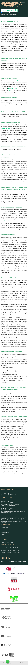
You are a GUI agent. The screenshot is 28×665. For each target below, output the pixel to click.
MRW (11, 90)
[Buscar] (16, 10)
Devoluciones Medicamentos (8, 537)
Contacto (14, 2)
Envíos (3, 534)
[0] (1, 14)
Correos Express (12, 88)
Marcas (23, 2)
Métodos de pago (6, 530)
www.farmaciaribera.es (20, 81)
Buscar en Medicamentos (13, 13)
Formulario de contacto (7, 542)
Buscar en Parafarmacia (4, 13)
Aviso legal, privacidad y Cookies (14, 663)
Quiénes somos (5, 527)
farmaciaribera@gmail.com (11, 220)
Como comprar (5, 532)
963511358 (7, 2)
